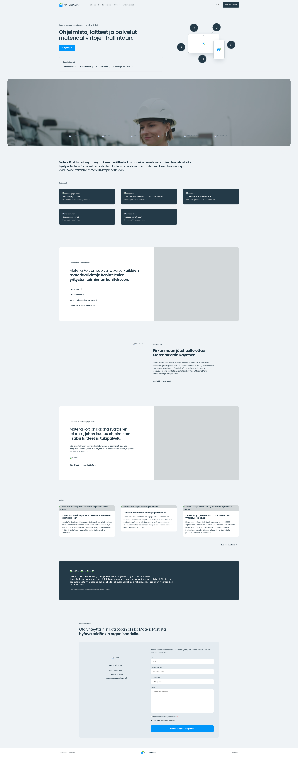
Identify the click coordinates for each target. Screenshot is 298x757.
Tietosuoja (63, 752)
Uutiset (117, 5)
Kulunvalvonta (102, 67)
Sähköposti (156, 677)
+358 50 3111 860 (116, 674)
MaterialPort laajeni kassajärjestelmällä (145, 512)
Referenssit (106, 5)
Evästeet (72, 752)
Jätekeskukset (85, 67)
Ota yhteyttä (66, 48)
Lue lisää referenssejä (162, 381)
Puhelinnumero (156, 667)
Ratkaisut (92, 5)
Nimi (152, 657)
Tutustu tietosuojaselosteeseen (163, 720)
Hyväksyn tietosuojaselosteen (165, 716)
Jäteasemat (68, 67)
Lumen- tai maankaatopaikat (82, 300)
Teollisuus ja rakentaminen (81, 306)
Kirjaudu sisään (231, 5)
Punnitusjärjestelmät (121, 67)
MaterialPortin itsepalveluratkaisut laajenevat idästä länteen (86, 516)
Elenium (235, 752)
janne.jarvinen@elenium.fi (116, 678)
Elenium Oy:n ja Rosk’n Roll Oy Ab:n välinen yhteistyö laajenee (207, 516)
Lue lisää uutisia (228, 545)
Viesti (153, 687)
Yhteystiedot (128, 5)
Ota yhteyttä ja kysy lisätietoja (83, 465)
